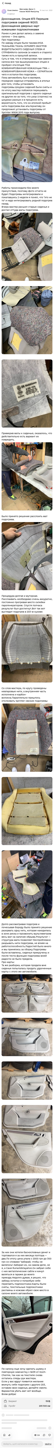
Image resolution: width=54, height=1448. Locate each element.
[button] (11, 14)
